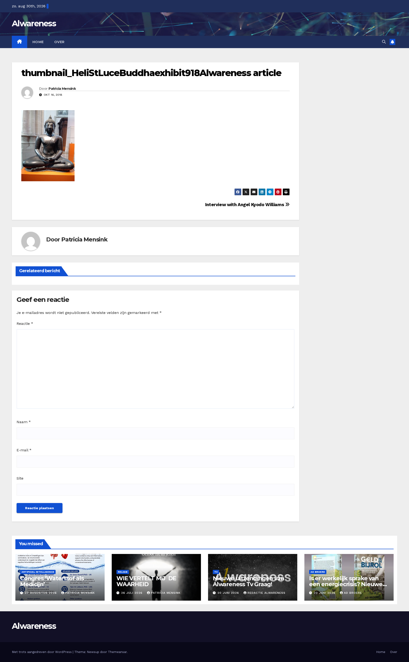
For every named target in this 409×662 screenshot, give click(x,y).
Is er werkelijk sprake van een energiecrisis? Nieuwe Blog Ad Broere (345, 584)
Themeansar (117, 652)
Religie (123, 572)
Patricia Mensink (62, 88)
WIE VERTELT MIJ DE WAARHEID (146, 581)
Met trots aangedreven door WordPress (42, 652)
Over (59, 42)
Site (20, 478)
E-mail (24, 450)
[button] (384, 42)
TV (216, 572)
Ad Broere (318, 572)
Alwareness (34, 23)
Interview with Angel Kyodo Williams (245, 204)
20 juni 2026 (229, 592)
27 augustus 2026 (41, 592)
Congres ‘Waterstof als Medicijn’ (52, 581)
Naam (24, 422)
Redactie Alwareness (266, 592)
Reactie (25, 323)
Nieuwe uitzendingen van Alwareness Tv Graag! (248, 581)
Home (38, 42)
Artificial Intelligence (38, 572)
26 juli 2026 (132, 592)
